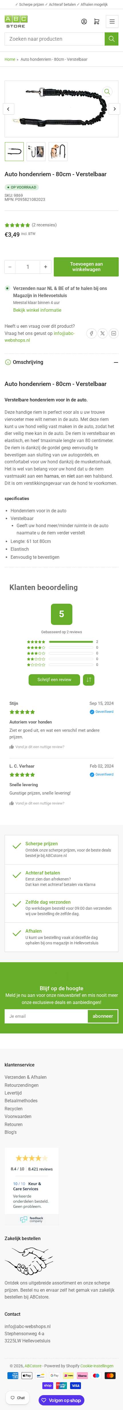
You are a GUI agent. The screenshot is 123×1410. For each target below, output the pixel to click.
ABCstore (33, 1366)
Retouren (14, 1124)
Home (10, 59)
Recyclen (14, 1108)
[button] (88, 680)
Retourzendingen (22, 1085)
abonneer (103, 1016)
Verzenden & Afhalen (26, 1077)
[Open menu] (112, 21)
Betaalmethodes (21, 1100)
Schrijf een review (54, 679)
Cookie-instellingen (97, 1366)
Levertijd (13, 1093)
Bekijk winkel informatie (37, 310)
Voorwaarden (18, 1116)
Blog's (11, 1132)
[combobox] (62, 39)
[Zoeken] (111, 39)
